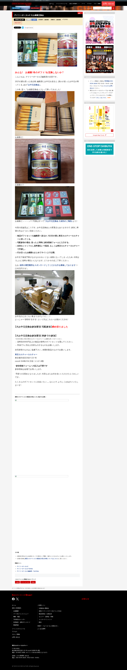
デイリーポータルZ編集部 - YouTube (28, 571)
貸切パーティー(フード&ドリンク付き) (50, 611)
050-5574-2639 (21, 657)
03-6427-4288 (20, 652)
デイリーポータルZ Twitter (25, 568)
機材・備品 (16, 616)
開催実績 (16, 625)
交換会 (33, 582)
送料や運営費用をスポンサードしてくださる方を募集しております (47, 265)
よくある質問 (41, 628)
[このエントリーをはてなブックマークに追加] (23, 27)
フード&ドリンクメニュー (21, 614)
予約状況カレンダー (19, 619)
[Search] (113, 8)
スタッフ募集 (16, 634)
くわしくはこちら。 (101, 97)
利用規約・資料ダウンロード (21, 622)
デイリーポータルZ (22, 566)
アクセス (14, 631)
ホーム (14, 605)
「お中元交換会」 (33, 85)
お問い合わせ (16, 637)
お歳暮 (17, 582)
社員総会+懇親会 (44, 608)
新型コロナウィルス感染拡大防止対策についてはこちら (41, 558)
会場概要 (16, 611)
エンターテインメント (45, 619)
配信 (40, 622)
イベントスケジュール (18, 628)
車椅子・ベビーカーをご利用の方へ (47, 626)
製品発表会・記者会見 (45, 614)
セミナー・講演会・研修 (46, 616)
